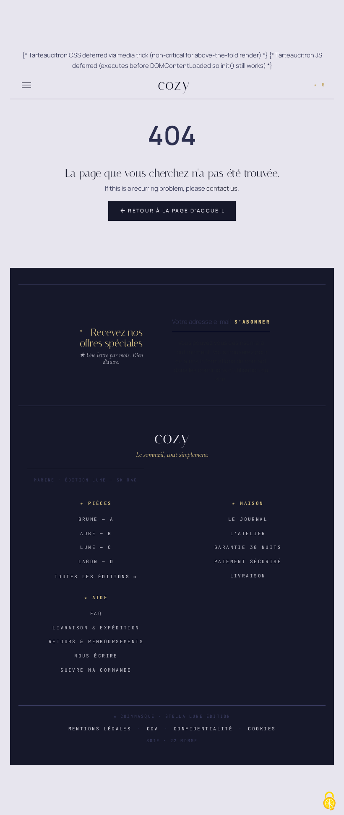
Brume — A (96, 519)
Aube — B (96, 533)
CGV (153, 729)
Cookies (262, 729)
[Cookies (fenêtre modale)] (329, 801)
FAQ (96, 613)
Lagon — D (96, 561)
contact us (221, 188)
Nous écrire (96, 656)
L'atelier (248, 533)
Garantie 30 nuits (247, 547)
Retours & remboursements (96, 641)
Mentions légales (100, 729)
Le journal (248, 519)
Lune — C (96, 547)
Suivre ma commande (96, 670)
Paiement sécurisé (247, 561)
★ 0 (320, 85)
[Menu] (26, 84)
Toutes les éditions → (96, 577)
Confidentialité (203, 729)
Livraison (248, 576)
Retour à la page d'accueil (172, 210)
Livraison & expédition (95, 628)
